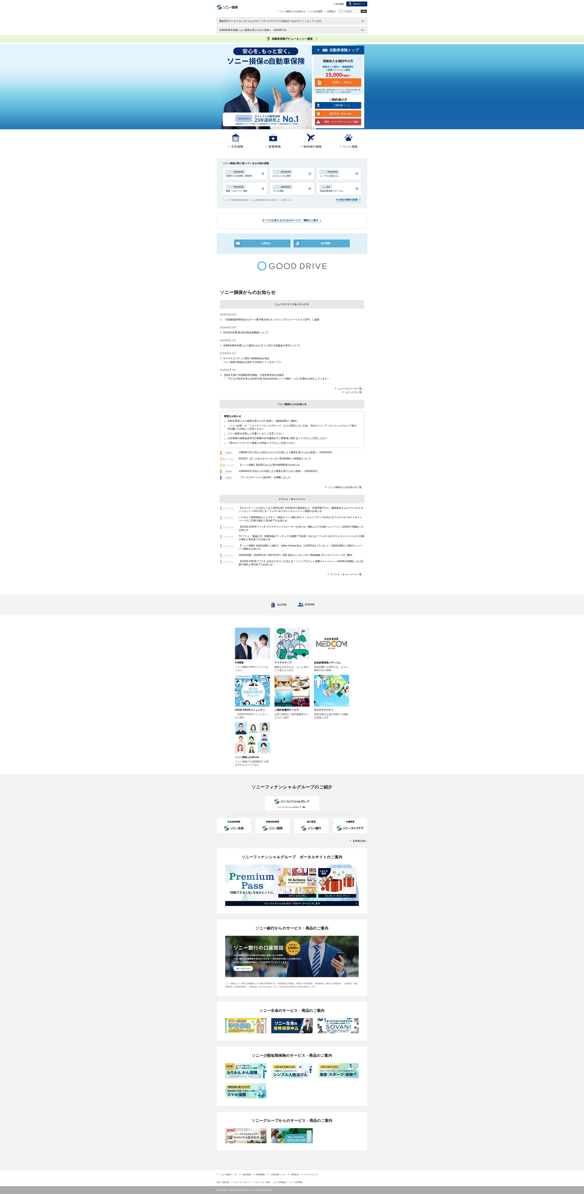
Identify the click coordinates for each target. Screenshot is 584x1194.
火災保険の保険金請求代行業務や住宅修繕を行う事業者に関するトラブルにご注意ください (277, 438)
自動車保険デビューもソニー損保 (292, 38)
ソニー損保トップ (228, 1174)
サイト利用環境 (296, 1182)
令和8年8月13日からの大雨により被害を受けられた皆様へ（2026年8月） (279, 471)
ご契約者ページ (277, 1174)
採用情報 (310, 604)
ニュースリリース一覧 (349, 388)
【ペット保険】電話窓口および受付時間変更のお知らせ (269, 465)
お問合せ (295, 1174)
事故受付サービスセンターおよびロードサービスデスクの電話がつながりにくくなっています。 (271, 21)
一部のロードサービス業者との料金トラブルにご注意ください (262, 443)
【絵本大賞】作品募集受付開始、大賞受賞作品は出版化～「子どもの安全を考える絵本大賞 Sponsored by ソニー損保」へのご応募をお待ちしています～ (276, 377)
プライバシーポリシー (242, 1182)
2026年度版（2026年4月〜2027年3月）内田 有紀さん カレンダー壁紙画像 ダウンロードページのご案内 (295, 555)
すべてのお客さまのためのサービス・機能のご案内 (290, 220)
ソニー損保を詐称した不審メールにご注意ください (255, 433)
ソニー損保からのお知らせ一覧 (345, 487)
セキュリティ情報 (262, 1182)
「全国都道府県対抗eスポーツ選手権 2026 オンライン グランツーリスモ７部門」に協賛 (271, 319)
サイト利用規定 (279, 1182)
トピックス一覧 (353, 392)
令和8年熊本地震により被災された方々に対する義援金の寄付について (261, 345)
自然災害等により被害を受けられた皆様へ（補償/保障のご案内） (263, 421)
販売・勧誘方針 (223, 1182)
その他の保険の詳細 (347, 199)
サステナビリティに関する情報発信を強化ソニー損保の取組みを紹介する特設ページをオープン (252, 360)
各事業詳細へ (360, 841)
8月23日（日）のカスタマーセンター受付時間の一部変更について (275, 458)
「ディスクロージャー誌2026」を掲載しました (264, 477)
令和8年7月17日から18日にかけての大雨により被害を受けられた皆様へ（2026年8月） (286, 452)
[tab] (235, 141)
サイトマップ (311, 1174)
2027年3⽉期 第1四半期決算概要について (245, 332)
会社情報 (282, 604)
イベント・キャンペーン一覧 (346, 574)
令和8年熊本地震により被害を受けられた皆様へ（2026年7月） (253, 30)
